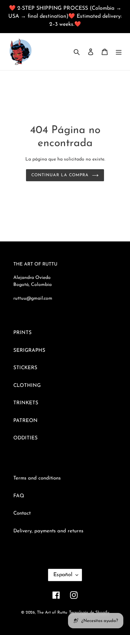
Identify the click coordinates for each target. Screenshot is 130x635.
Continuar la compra (59, 175)
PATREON (25, 420)
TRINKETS (25, 403)
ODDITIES (25, 438)
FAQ (18, 496)
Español (62, 574)
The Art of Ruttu (52, 613)
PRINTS (22, 332)
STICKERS (25, 368)
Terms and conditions (37, 478)
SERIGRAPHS (29, 350)
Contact (22, 513)
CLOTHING (27, 385)
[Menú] (119, 51)
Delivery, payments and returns (48, 531)
